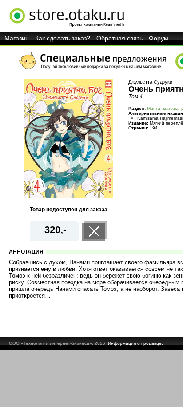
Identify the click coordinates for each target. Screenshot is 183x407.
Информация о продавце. (135, 343)
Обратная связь (119, 38)
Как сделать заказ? (62, 38)
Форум (158, 38)
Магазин (16, 38)
